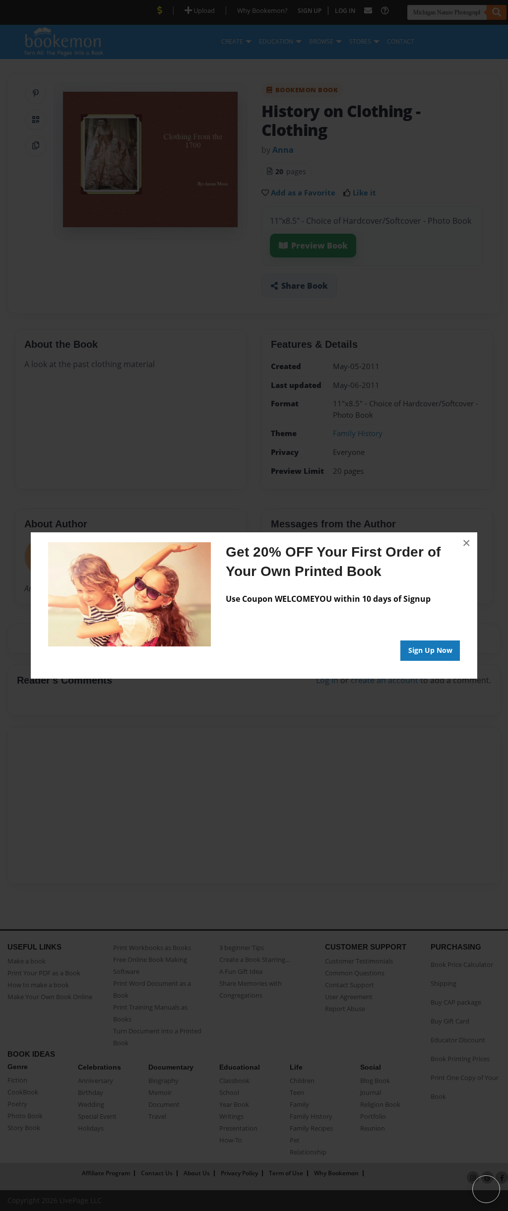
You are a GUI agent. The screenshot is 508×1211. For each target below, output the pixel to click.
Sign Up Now (430, 650)
